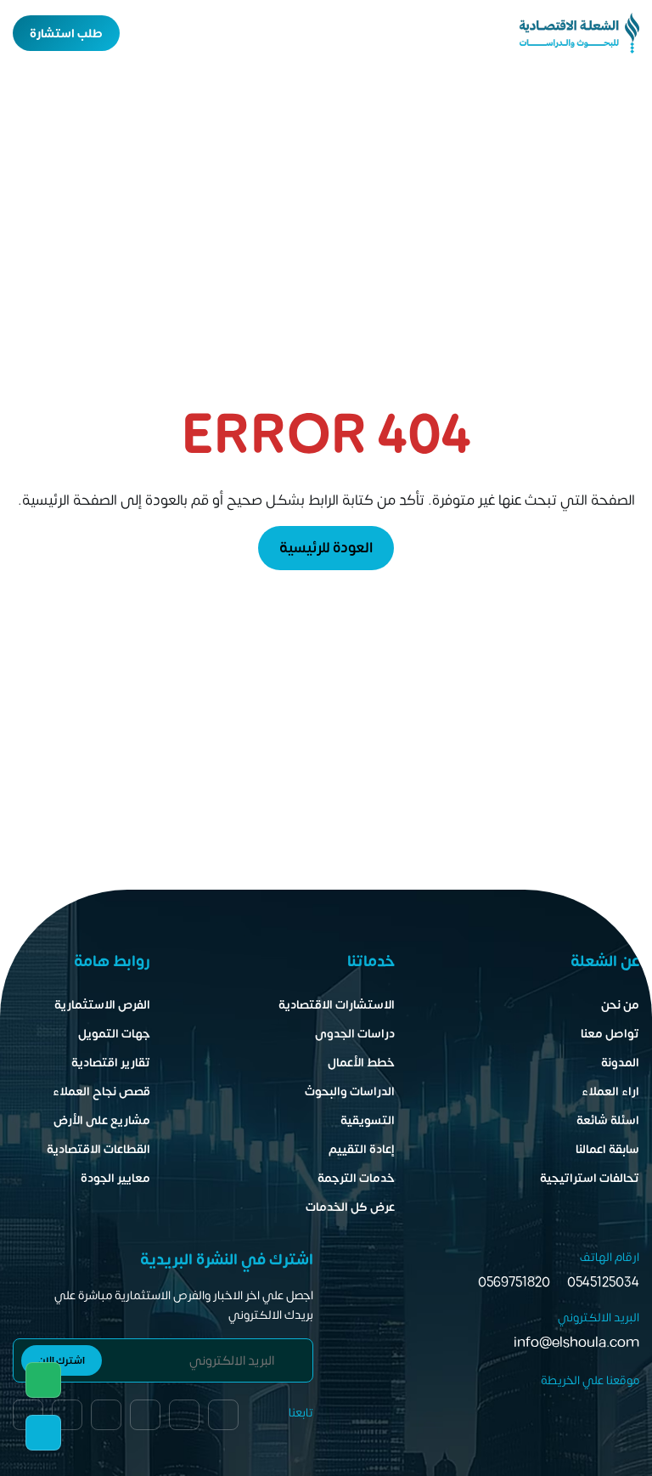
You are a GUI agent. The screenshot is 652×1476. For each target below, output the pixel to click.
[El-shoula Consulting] (579, 33)
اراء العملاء (610, 1091)
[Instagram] (106, 1415)
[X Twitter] (67, 1415)
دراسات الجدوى (355, 1033)
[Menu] (174, 33)
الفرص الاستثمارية (102, 1005)
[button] (143, 33)
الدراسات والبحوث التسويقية (350, 1106)
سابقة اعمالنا (607, 1149)
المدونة (620, 1062)
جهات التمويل (114, 1033)
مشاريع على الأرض (101, 1120)
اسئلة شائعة (607, 1120)
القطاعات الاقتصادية (98, 1149)
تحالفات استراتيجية (589, 1178)
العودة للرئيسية (326, 548)
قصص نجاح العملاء (101, 1091)
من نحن (620, 1005)
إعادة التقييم (362, 1149)
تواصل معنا (610, 1033)
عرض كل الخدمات (350, 1207)
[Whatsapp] (43, 1380)
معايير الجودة (115, 1178)
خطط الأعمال (361, 1062)
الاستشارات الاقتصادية (336, 1005)
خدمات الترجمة (356, 1178)
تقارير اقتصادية (110, 1062)
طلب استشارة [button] (66, 33)
